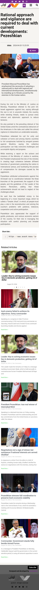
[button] (2, 267)
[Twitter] (15, 1)
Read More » (4, 329)
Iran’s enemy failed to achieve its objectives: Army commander (15, 312)
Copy (34, 235)
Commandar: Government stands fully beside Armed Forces (17, 542)
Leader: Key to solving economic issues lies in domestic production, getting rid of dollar (19, 278)
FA (24, 5)
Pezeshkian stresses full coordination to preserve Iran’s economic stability (18, 496)
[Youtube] (19, 1)
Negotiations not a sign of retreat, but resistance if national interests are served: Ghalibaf (19, 452)
